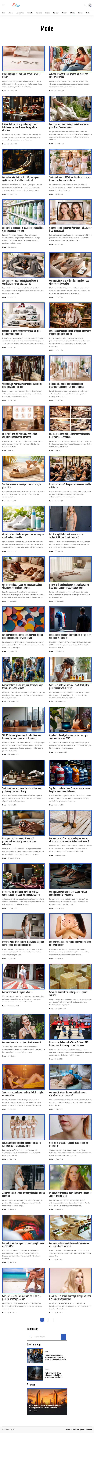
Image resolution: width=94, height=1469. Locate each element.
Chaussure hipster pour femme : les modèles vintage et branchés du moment (22, 586)
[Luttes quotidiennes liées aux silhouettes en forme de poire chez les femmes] (23, 1127)
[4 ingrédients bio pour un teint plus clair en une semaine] (23, 1177)
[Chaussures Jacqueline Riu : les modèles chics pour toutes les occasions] (70, 418)
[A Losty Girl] (16, 5)
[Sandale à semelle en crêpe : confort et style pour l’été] (23, 468)
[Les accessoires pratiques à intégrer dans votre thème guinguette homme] (70, 315)
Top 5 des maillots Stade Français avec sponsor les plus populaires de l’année (69, 790)
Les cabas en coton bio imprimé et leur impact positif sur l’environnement (69, 126)
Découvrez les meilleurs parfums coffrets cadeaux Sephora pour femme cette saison (21, 893)
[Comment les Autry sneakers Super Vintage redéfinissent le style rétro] (70, 876)
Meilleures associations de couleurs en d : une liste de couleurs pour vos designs (22, 636)
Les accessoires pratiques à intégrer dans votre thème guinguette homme (70, 332)
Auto (46, 1352)
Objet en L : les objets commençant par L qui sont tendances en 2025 (68, 737)
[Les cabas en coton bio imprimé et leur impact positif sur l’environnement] (70, 108)
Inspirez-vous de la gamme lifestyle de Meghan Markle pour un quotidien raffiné (23, 943)
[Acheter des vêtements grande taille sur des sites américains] (70, 58)
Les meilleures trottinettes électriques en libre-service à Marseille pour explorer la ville (55, 1357)
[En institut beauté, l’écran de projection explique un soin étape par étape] (23, 418)
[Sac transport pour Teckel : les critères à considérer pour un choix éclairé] (23, 265)
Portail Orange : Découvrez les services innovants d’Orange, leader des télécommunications (46, 1406)
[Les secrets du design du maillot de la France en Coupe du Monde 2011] (70, 619)
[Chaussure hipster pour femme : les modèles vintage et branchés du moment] (23, 569)
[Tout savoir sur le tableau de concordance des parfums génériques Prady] (23, 772)
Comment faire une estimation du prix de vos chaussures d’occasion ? (69, 282)
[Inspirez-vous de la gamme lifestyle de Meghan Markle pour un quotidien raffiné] (23, 926)
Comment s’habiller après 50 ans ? (17, 992)
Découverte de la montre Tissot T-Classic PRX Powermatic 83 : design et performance (68, 1044)
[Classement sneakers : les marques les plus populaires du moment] (23, 315)
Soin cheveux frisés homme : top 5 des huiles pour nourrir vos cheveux (69, 687)
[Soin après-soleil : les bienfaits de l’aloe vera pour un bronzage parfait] (23, 1280)
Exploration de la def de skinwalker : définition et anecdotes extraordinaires (54, 1375)
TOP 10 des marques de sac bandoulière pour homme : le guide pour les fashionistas (22, 737)
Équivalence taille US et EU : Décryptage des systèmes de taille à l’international (21, 179)
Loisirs (47, 1369)
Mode (4, 91)
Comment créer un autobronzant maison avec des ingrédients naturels (69, 1245)
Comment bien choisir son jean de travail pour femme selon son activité (22, 687)
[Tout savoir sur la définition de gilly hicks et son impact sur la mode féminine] (70, 162)
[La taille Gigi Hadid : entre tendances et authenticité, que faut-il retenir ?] (70, 519)
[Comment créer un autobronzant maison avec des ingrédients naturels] (70, 1227)
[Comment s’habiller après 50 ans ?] (23, 976)
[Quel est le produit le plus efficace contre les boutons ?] (70, 1127)
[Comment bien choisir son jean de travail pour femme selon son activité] (23, 669)
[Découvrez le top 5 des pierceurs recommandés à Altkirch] (70, 468)
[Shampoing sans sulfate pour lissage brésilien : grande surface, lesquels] (23, 212)
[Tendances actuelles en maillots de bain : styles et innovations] (23, 1077)
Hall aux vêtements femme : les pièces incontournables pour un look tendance (66, 385)
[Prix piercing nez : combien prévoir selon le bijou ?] (23, 58)
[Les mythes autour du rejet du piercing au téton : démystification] (70, 926)
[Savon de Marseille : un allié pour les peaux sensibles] (70, 976)
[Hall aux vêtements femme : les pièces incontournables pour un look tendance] (70, 368)
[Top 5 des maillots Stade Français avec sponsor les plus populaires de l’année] (70, 772)
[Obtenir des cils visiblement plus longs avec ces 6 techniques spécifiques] (70, 1280)
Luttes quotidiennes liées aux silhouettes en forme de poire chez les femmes (21, 1144)
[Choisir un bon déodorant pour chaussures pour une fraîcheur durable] (23, 519)
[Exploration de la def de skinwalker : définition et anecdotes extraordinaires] (35, 1373)
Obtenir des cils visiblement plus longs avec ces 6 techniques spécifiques (70, 1298)
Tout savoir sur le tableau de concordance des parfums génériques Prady (22, 790)
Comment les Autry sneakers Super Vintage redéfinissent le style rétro (68, 893)
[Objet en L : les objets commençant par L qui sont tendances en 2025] (70, 719)
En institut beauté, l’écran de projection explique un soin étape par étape (19, 435)
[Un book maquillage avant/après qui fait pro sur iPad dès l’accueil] (70, 212)
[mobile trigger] (4, 5)
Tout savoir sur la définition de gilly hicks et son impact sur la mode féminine (70, 179)
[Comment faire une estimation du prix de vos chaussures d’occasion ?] (70, 265)
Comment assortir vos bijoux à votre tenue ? (21, 1042)
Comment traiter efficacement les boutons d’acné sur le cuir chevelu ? (67, 1094)
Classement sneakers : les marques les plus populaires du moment (21, 332)
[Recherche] (84, 5)
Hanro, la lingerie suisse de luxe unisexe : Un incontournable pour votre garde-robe (69, 586)
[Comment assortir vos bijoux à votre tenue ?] (23, 1026)
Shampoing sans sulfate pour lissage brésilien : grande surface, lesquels (23, 229)
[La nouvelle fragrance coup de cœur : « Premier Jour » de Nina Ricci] (70, 1177)
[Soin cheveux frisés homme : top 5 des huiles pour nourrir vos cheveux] (70, 669)
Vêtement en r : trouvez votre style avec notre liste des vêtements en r (22, 385)
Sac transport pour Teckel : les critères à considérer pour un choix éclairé (20, 282)
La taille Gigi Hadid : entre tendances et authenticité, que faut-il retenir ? (66, 536)
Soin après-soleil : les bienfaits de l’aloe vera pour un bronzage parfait (21, 1298)
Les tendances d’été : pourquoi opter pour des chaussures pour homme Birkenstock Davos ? (69, 840)
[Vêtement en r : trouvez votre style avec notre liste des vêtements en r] (23, 368)
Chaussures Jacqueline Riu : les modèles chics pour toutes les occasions (69, 435)
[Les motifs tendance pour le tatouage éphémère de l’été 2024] (23, 1227)
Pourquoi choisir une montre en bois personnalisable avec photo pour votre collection (19, 841)
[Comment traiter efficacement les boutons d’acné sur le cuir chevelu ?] (70, 1077)
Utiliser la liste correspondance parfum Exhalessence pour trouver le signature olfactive (19, 127)
